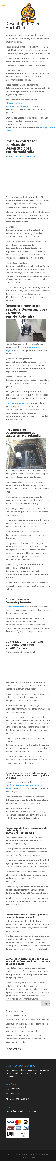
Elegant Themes (27, 1154)
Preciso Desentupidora (16, 1015)
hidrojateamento (16, 403)
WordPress (29, 1157)
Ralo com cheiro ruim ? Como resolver (22, 1031)
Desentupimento (16, 606)
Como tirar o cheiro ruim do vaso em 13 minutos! (27, 1019)
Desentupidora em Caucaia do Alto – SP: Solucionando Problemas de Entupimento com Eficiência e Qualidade (26, 1038)
